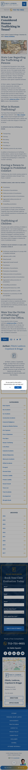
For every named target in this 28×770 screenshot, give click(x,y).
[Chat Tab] (14, 385)
